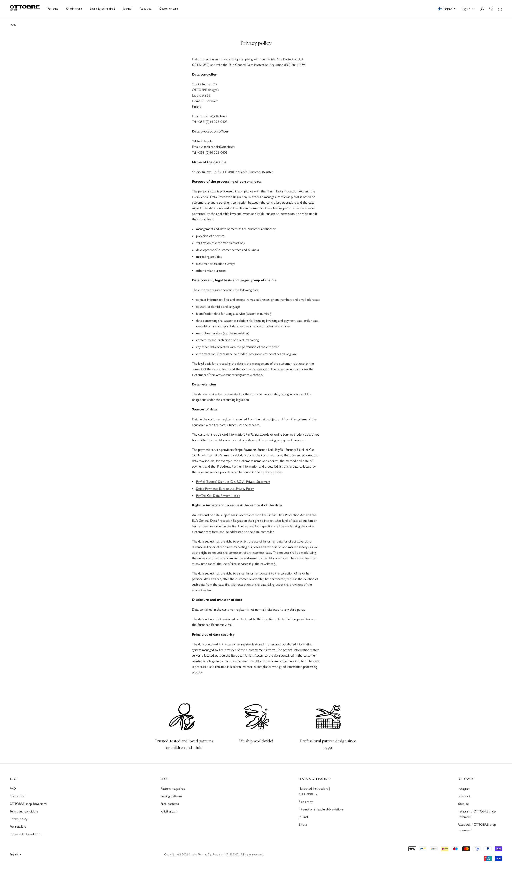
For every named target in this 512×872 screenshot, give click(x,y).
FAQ (13, 788)
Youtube (463, 804)
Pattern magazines (173, 788)
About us (145, 8)
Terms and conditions (24, 811)
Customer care (168, 8)
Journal (127, 8)
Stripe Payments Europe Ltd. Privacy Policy (225, 489)
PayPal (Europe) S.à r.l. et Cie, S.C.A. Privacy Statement (233, 482)
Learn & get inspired (102, 8)
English (466, 9)
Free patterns (170, 804)
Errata (303, 824)
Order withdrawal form (25, 834)
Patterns (53, 8)
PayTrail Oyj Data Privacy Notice (218, 496)
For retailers (18, 826)
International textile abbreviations (321, 809)
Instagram (464, 788)
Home (13, 24)
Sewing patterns (171, 796)
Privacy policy (18, 819)
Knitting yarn (74, 8)
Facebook (464, 796)
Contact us (17, 796)
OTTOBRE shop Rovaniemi (28, 804)
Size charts (306, 802)
